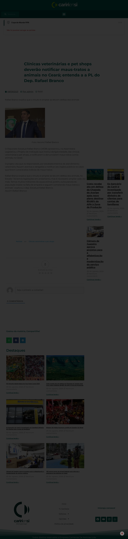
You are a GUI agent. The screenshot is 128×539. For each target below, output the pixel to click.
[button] (64, 14)
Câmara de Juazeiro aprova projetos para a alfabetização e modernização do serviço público (25, 472)
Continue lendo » (12, 393)
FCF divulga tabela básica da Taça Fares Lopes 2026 (23, 384)
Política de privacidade (64, 524)
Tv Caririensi (64, 509)
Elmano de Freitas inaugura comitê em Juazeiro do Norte (64, 427)
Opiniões (62, 519)
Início (64, 504)
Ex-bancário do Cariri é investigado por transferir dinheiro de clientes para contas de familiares (25, 428)
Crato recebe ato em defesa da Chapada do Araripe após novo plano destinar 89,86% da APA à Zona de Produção (64, 384)
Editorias (62, 514)
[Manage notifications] (122, 533)
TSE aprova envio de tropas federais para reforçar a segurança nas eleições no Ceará (62, 472)
